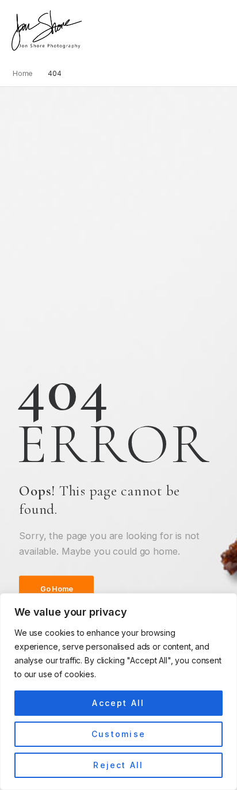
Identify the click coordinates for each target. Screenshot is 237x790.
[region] (118, 691)
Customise (118, 734)
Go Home (56, 589)
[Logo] (47, 30)
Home (23, 73)
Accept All (118, 703)
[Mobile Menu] (88, 31)
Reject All (118, 765)
